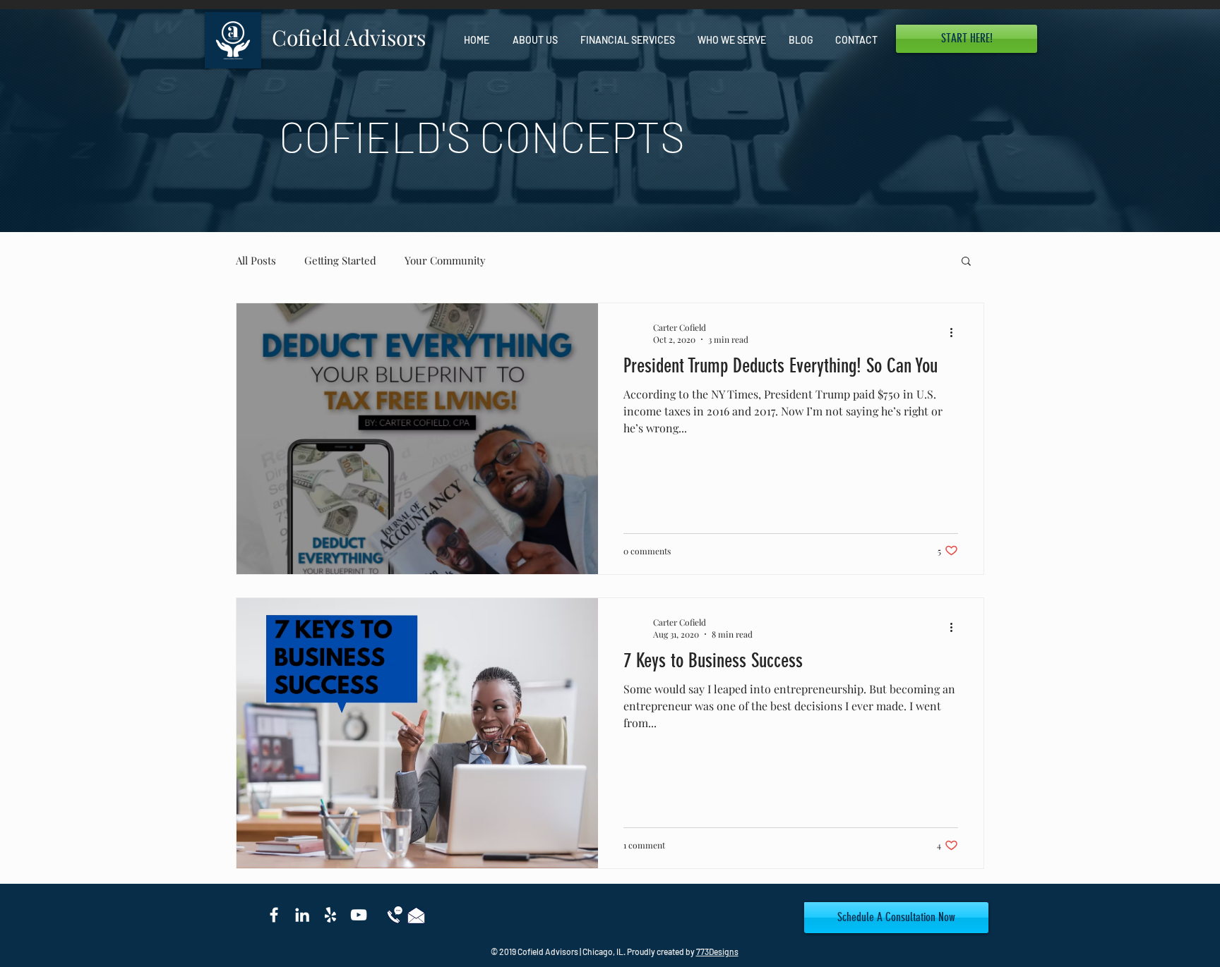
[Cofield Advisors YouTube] (359, 915)
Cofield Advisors (349, 37)
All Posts (256, 260)
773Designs (717, 951)
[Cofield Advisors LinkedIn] (302, 915)
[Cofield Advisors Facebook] (274, 915)
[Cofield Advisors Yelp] (330, 915)
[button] (966, 39)
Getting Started (340, 260)
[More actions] (955, 332)
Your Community (445, 260)
